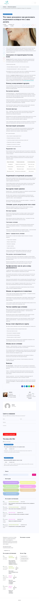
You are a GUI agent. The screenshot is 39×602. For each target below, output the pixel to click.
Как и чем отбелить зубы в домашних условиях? (19, 514)
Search (34, 474)
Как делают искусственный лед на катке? (17, 508)
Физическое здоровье (12, 6)
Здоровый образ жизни (11, 486)
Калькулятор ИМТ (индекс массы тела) (13, 460)
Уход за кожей (23, 560)
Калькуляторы (24, 556)
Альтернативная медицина (11, 482)
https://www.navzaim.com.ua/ (8, 547)
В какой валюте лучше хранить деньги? (17, 526)
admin (6, 462)
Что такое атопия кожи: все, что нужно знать (14, 446)
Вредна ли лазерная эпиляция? (11, 591)
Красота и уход (28, 486)
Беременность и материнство (28, 482)
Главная (4, 6)
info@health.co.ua (7, 550)
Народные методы (24, 558)
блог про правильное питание (28, 80)
